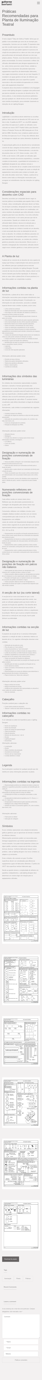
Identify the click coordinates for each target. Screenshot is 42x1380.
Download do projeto (10, 1259)
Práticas (28, 1278)
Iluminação (7, 1278)
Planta (18, 1278)
